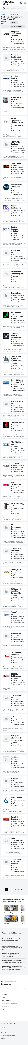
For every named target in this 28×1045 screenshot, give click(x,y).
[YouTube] (14, 1023)
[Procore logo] (8, 2)
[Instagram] (11, 1024)
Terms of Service (5, 1032)
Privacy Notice (4, 1030)
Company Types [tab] (6, 989)
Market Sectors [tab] (17, 989)
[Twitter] (7, 1024)
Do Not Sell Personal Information (8, 1035)
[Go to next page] (21, 889)
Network (5, 4)
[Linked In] (1, 1024)
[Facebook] (4, 1024)
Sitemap (3, 1038)
